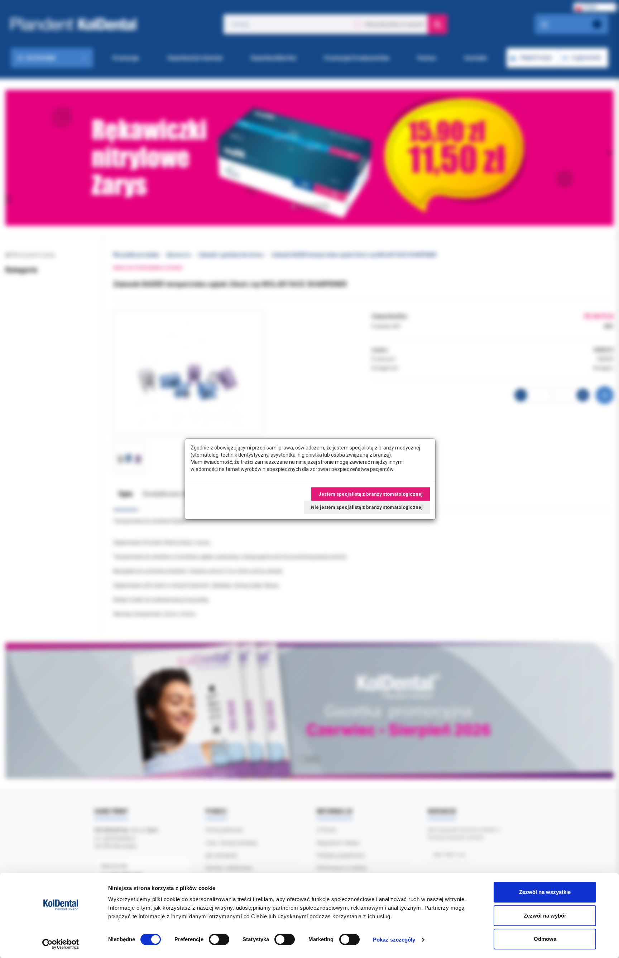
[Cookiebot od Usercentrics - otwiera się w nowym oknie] (60, 944)
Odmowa (545, 939)
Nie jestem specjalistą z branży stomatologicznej (367, 507)
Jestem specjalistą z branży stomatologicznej (370, 494)
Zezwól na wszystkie (545, 892)
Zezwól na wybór (545, 916)
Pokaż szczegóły (394, 940)
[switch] (219, 939)
